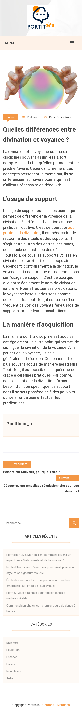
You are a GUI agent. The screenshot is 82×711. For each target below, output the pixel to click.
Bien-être (12, 642)
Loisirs (11, 117)
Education (13, 650)
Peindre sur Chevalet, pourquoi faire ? (31, 472)
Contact (48, 705)
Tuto (9, 678)
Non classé (13, 671)
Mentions (63, 705)
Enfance (11, 657)
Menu (9, 43)
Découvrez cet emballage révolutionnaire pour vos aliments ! (41, 488)
